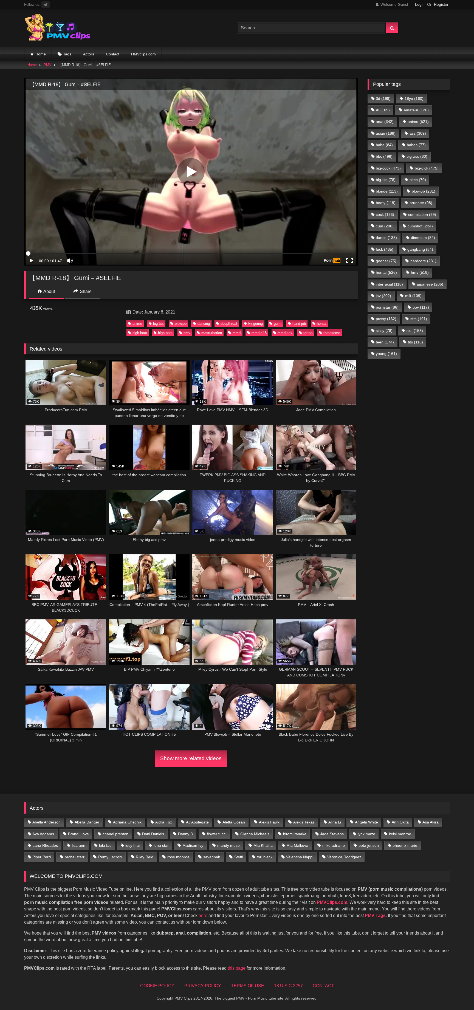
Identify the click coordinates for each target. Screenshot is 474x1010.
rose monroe (178, 857)
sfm (418, 319)
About (49, 291)
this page (237, 968)
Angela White (366, 822)
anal (385, 121)
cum (385, 226)
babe (384, 145)
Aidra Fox (163, 822)
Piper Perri (41, 857)
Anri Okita (400, 822)
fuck (384, 249)
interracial (389, 284)
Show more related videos (191, 758)
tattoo (307, 333)
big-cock (388, 168)
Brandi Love (78, 834)
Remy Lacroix (110, 857)
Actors (88, 54)
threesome (331, 333)
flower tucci (216, 834)
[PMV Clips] (57, 28)
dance (386, 237)
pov (421, 307)
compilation (422, 214)
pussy (386, 319)
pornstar (387, 307)
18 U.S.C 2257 (288, 985)
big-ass (417, 156)
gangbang (420, 249)
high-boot (139, 333)
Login (420, 4)
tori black (264, 857)
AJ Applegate (197, 822)
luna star (161, 845)
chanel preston (115, 834)
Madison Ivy (192, 845)
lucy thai (132, 845)
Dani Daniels (153, 834)
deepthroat (229, 323)
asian (386, 133)
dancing (204, 323)
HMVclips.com (143, 54)
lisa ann (78, 845)
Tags (67, 54)
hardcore (423, 261)
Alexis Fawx (269, 822)
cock (385, 214)
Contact (112, 54)
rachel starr (74, 857)
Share (85, 291)
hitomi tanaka (294, 834)
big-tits (158, 323)
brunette (421, 203)
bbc (384, 156)
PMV (48, 65)
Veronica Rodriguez (344, 857)
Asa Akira (430, 822)
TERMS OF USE (247, 985)
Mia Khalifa (263, 845)
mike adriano (333, 845)
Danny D (185, 834)
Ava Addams (43, 834)
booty (386, 203)
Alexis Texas (304, 822)
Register (441, 4)
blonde (387, 191)
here (203, 915)
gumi (277, 323)
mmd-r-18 (259, 333)
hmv (187, 333)
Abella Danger (87, 822)
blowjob (181, 323)
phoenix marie (405, 845)
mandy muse (228, 845)
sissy (384, 330)
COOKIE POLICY (157, 985)
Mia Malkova (297, 845)
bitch (418, 179)
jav (383, 296)
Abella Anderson (46, 822)
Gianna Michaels (254, 834)
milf (413, 296)
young (386, 353)
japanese (430, 284)
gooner (386, 261)
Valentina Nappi (299, 857)
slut (415, 330)
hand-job (299, 323)
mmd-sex (285, 333)
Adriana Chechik (127, 822)
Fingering (255, 323)
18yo (414, 98)
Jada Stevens (332, 834)
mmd (237, 333)
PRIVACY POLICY (202, 985)
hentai (321, 323)
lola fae (105, 845)
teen (385, 342)
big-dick (427, 168)
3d (383, 98)
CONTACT (323, 985)
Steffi (238, 857)
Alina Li (334, 822)
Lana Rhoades (45, 845)
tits (415, 342)
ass (418, 133)
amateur (416, 110)
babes (416, 145)
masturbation (211, 333)
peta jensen (369, 845)
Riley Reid (144, 857)
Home (40, 54)
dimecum (423, 237)
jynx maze (366, 834)
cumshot (420, 226)
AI (383, 110)
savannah (211, 857)
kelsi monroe (400, 834)
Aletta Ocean (233, 822)
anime (137, 323)
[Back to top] (457, 993)
